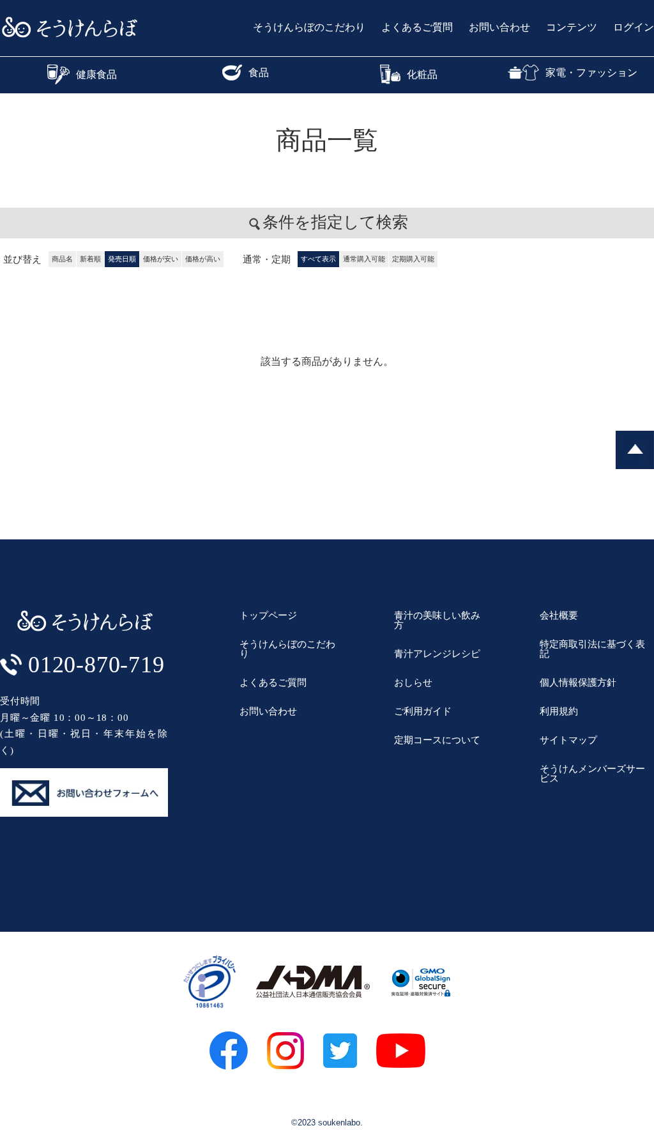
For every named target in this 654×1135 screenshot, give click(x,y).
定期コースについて (437, 740)
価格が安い (160, 259)
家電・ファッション (591, 72)
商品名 (62, 259)
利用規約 (559, 711)
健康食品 (96, 74)
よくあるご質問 (417, 27)
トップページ (268, 615)
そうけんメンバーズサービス (592, 773)
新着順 (90, 259)
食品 (258, 72)
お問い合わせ (499, 27)
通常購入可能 (364, 259)
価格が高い (202, 259)
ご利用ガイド (423, 711)
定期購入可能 (413, 259)
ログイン (633, 27)
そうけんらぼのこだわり (309, 27)
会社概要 (559, 615)
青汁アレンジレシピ (437, 653)
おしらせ (413, 682)
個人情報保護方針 (578, 682)
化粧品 (422, 74)
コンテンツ (571, 27)
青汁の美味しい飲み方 (437, 619)
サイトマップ (568, 740)
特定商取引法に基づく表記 (592, 648)
